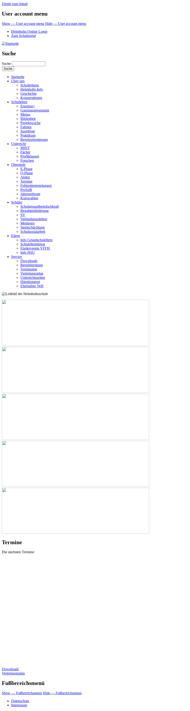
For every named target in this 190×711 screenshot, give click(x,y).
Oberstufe (18, 165)
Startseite (17, 77)
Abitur (25, 177)
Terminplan (28, 269)
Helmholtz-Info (31, 89)
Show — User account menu (23, 24)
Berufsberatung (31, 265)
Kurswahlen (29, 198)
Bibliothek (28, 119)
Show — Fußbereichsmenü (22, 693)
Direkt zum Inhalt (15, 4)
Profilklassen (29, 156)
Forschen (27, 160)
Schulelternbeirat (32, 244)
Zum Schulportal (23, 36)
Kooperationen (31, 98)
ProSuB (26, 190)
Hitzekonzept (30, 282)
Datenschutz (20, 701)
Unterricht (18, 144)
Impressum (19, 705)
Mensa (25, 114)
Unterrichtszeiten (32, 278)
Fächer (25, 152)
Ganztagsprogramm (34, 110)
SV (22, 215)
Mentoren (27, 223)
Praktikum (27, 135)
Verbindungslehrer (33, 219)
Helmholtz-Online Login (29, 31)
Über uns (18, 81)
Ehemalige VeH (32, 286)
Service (16, 257)
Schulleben (19, 102)
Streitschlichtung (32, 227)
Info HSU (27, 252)
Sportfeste (27, 131)
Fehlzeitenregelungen (36, 186)
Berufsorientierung (34, 140)
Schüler (16, 202)
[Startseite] (10, 44)
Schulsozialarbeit (32, 232)
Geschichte (28, 93)
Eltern (15, 236)
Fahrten (26, 127)
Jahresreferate (30, 194)
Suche (6, 64)
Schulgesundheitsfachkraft (39, 206)
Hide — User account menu (65, 24)
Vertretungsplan (31, 273)
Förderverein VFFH (35, 248)
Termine (26, 181)
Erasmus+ (27, 106)
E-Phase (26, 169)
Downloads (28, 261)
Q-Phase (26, 173)
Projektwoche (30, 123)
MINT (25, 148)
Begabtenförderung (34, 211)
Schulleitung (29, 85)
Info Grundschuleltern (36, 240)
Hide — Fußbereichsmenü (62, 693)
